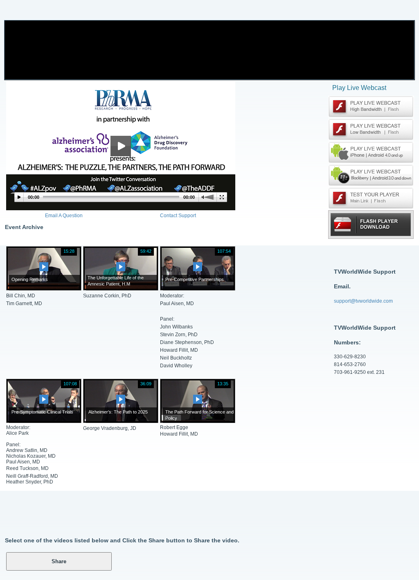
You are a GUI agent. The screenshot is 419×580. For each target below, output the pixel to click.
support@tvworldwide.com (363, 301)
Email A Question (64, 215)
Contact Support (178, 215)
